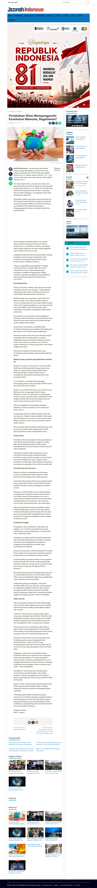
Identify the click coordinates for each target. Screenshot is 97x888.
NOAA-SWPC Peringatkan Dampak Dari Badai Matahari (16, 872)
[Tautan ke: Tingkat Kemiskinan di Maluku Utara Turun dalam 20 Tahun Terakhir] (70, 168)
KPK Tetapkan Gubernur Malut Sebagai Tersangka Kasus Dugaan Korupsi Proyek (79, 266)
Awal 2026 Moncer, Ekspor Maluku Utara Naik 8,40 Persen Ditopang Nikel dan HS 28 (81, 147)
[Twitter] (33, 722)
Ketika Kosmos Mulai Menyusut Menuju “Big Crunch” (48, 749)
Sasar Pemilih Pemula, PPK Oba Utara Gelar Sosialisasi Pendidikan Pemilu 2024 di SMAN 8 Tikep (78, 249)
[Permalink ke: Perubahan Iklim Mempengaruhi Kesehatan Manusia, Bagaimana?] (17, 816)
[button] (88, 2)
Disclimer (77, 885)
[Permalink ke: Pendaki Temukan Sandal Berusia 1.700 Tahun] (53, 849)
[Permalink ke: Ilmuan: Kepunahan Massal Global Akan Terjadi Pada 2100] (17, 849)
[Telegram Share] (56, 123)
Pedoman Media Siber (66, 885)
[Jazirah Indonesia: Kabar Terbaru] (25, 9)
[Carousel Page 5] (82, 125)
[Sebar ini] (50, 123)
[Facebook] (29, 722)
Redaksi (56, 885)
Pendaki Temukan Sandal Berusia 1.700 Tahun (52, 855)
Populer (71, 243)
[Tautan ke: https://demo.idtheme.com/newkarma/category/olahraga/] (87, 177)
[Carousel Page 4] (79, 125)
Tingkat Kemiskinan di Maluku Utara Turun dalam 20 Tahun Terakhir (81, 166)
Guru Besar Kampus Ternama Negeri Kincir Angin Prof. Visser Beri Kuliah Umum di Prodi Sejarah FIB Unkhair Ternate (49, 744)
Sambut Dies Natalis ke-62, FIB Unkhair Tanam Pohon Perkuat (81, 183)
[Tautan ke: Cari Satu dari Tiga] (70, 213)
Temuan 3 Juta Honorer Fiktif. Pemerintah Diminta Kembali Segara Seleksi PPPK (79, 272)
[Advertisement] (33, 226)
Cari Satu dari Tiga (81, 209)
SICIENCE (11, 123)
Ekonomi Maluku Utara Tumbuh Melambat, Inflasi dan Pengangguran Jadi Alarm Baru (81, 138)
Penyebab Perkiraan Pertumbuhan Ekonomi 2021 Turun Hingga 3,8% (44, 730)
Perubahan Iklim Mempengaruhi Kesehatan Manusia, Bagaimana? (17, 823)
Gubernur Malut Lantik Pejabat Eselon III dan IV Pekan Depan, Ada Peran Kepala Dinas (77, 254)
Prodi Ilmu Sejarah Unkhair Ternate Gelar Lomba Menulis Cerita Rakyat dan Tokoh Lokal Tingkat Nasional (21, 750)
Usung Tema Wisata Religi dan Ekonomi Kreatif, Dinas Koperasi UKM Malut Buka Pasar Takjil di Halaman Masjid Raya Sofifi (79, 260)
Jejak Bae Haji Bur (20, 728)
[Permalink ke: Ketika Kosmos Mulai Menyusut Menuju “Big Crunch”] (17, 781)
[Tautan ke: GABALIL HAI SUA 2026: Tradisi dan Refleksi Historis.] (70, 203)
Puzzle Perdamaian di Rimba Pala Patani (81, 192)
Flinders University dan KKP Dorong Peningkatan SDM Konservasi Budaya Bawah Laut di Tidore (35, 839)
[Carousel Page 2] (75, 125)
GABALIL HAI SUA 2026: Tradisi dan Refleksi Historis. (80, 201)
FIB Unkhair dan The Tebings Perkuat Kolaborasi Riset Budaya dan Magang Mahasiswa (20, 744)
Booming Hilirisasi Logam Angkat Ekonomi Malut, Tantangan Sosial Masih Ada (77, 122)
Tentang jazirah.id (47, 885)
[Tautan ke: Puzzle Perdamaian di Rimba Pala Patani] (70, 194)
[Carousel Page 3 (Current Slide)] (77, 125)
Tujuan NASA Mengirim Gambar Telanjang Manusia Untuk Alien (35, 845)
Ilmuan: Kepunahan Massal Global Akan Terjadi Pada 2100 (17, 855)
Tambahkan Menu (13, 2)
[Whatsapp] (60, 123)
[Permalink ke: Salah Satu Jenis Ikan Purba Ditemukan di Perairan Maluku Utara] (53, 832)
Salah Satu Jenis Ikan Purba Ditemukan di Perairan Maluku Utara (52, 839)
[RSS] (36, 722)
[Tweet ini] (53, 123)
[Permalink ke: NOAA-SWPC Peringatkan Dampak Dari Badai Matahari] (17, 865)
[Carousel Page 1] (73, 125)
